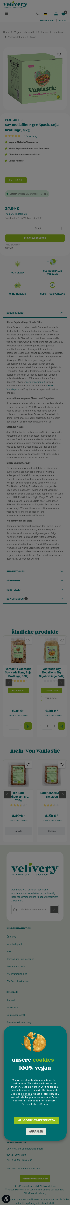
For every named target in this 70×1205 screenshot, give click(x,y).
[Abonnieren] (54, 909)
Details (18, 830)
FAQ (9, 951)
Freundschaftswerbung (19, 1022)
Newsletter (12, 1007)
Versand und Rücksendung (20, 958)
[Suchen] (38, 13)
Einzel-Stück (18, 690)
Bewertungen (16, 598)
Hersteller (14, 589)
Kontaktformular (31, 1168)
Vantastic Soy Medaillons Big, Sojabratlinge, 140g (51, 672)
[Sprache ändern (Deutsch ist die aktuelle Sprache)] (46, 13)
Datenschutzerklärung (34, 1104)
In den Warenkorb (35, 238)
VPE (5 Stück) (51, 698)
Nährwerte (14, 580)
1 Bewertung (30, 136)
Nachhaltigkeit (14, 944)
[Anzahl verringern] (8, 228)
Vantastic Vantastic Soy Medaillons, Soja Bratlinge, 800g (18, 672)
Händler (63, 20)
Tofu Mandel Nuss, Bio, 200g (52, 794)
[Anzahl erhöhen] (61, 228)
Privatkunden (47, 20)
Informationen (16, 571)
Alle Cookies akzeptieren (36, 1120)
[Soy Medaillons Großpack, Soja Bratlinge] (35, 78)
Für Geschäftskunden (18, 981)
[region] (35, 78)
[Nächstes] (61, 682)
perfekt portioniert (35, 381)
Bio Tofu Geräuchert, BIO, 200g (18, 796)
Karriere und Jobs (16, 966)
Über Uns (11, 936)
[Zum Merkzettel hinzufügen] (59, 55)
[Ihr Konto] (56, 13)
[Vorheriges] (9, 682)
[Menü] (6, 13)
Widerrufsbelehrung (17, 973)
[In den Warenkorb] (28, 726)
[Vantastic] (35, 120)
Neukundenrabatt (16, 1014)
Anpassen (36, 1131)
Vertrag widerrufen (35, 1178)
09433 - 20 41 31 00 (16, 1154)
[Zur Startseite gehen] (15, 4)
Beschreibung (15, 312)
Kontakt (11, 1000)
